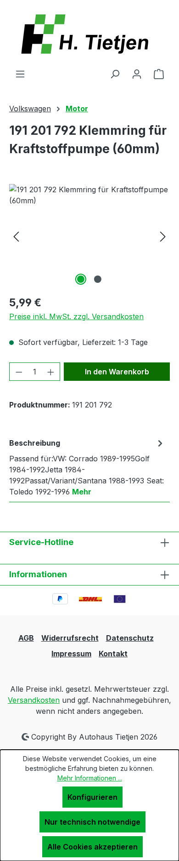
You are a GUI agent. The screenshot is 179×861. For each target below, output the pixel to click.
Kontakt (113, 653)
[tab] (87, 466)
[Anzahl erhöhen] (51, 371)
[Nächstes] (163, 236)
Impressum (71, 653)
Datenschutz (130, 638)
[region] (89, 235)
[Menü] (20, 73)
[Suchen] (115, 73)
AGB (26, 638)
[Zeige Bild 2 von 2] (97, 279)
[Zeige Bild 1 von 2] (80, 279)
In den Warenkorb (117, 371)
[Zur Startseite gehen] (89, 34)
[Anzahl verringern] (18, 371)
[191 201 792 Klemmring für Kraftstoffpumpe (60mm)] (89, 235)
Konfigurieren (92, 797)
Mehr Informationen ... (89, 778)
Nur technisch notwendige (92, 822)
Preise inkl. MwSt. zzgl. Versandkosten (76, 316)
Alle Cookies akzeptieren (92, 846)
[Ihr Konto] (137, 73)
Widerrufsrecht (70, 638)
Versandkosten (34, 700)
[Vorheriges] (16, 236)
